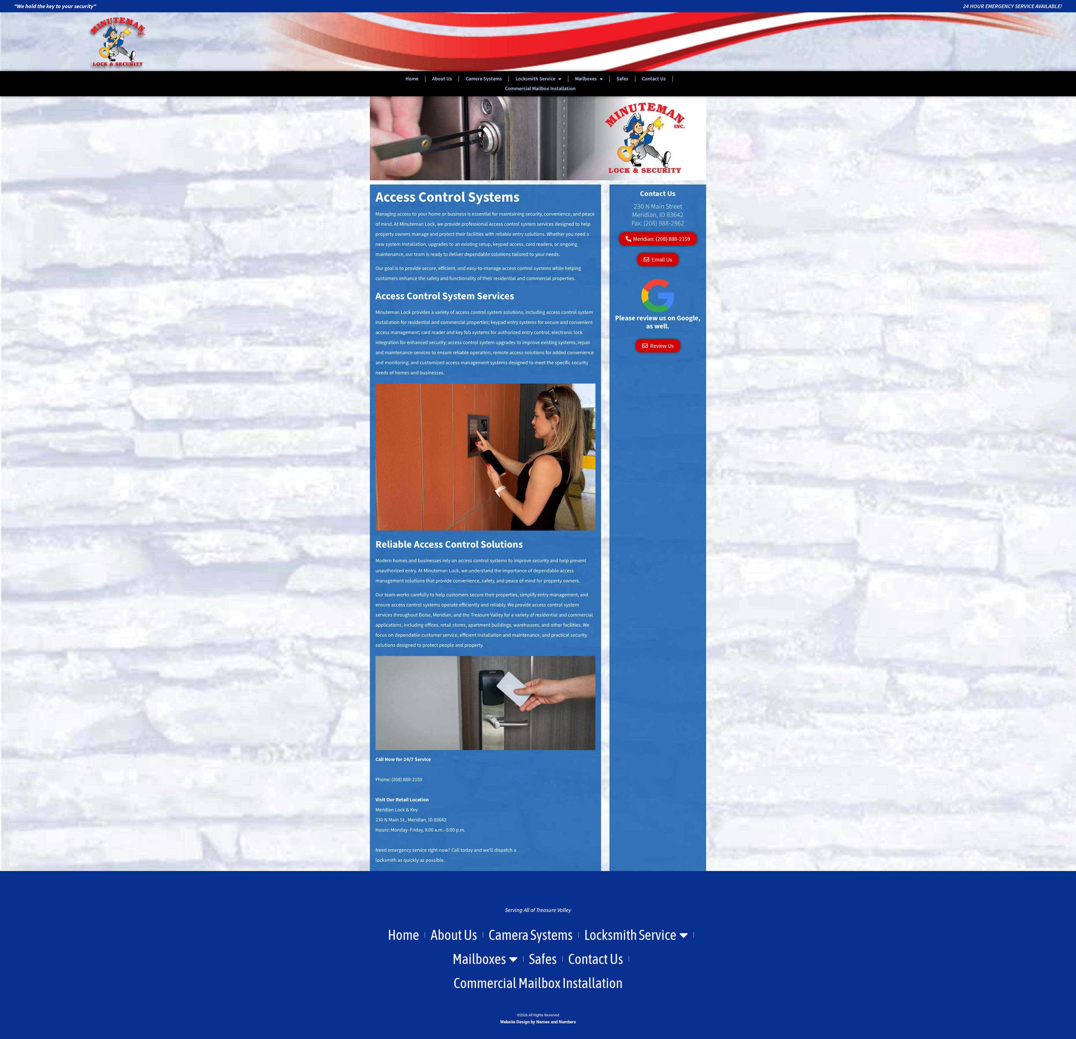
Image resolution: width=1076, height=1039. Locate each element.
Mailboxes (586, 78)
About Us (442, 78)
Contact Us (654, 78)
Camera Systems (484, 78)
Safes (622, 78)
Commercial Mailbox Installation (540, 88)
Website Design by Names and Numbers (538, 1021)
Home (411, 78)
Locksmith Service (535, 78)
